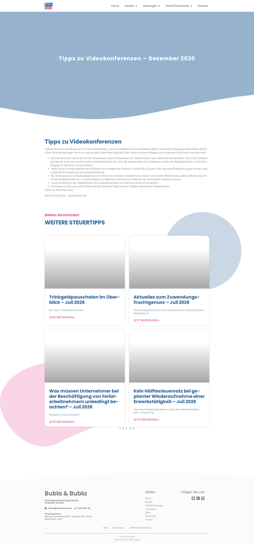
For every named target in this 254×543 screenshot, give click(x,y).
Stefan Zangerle (134, 539)
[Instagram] (198, 498)
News (148, 512)
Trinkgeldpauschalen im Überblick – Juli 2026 (84, 299)
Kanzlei (129, 6)
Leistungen (150, 6)
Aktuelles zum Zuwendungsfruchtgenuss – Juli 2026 (167, 299)
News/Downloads (177, 6)
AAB (105, 528)
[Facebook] (193, 498)
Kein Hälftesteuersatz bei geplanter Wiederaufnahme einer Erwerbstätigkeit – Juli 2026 (169, 396)
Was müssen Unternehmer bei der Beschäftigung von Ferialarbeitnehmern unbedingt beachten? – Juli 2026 (84, 399)
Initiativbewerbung (154, 505)
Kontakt (203, 6)
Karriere (149, 502)
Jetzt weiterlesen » (62, 317)
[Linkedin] (202, 498)
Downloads (150, 516)
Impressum (118, 528)
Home (115, 6)
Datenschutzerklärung (140, 528)
